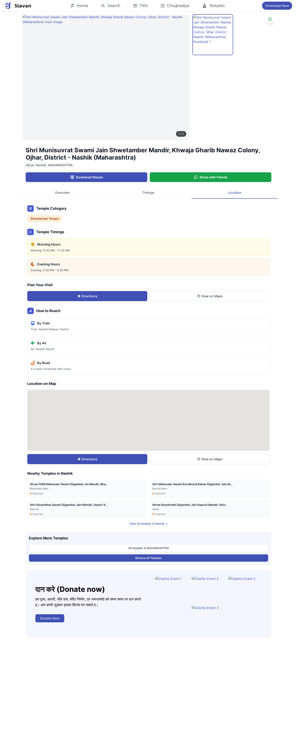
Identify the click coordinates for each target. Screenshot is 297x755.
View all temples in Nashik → (149, 523)
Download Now (277, 6)
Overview (62, 193)
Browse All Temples (148, 558)
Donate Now (49, 618)
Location (234, 193)
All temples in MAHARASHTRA (148, 548)
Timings (148, 193)
